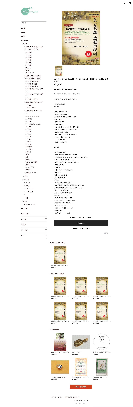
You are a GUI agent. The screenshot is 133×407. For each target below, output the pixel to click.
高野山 (28, 154)
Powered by (79, 403)
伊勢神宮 (28, 152)
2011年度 (28, 142)
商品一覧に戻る (81, 387)
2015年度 (28, 60)
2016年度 (28, 57)
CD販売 (25, 176)
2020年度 (29, 119)
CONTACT (24, 208)
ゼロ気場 (26, 185)
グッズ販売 (26, 179)
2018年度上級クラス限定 (33, 124)
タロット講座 (29, 149)
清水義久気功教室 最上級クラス (33, 102)
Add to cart (81, 223)
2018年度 (28, 52)
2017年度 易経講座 (31, 84)
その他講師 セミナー (30, 172)
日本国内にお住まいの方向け (81, 228)
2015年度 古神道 (31, 108)
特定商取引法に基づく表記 (72, 397)
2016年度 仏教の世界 (32, 86)
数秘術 (28, 70)
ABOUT (23, 32)
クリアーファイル (28, 189)
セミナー (25, 201)
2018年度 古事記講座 (32, 81)
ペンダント (27, 182)
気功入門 (28, 67)
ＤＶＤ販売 (26, 44)
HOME (23, 28)
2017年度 (28, 55)
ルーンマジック (30, 167)
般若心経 (28, 159)
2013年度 (28, 136)
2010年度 (28, 144)
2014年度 (28, 62)
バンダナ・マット (28, 192)
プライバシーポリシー (57, 397)
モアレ (26, 195)
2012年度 (28, 65)
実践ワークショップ (29, 204)
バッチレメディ (30, 72)
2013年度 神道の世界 (32, 99)
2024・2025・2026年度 (33, 116)
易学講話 (28, 169)
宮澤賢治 (28, 164)
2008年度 (29, 147)
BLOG (23, 36)
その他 (26, 198)
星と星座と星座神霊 (31, 162)
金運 (27, 157)
